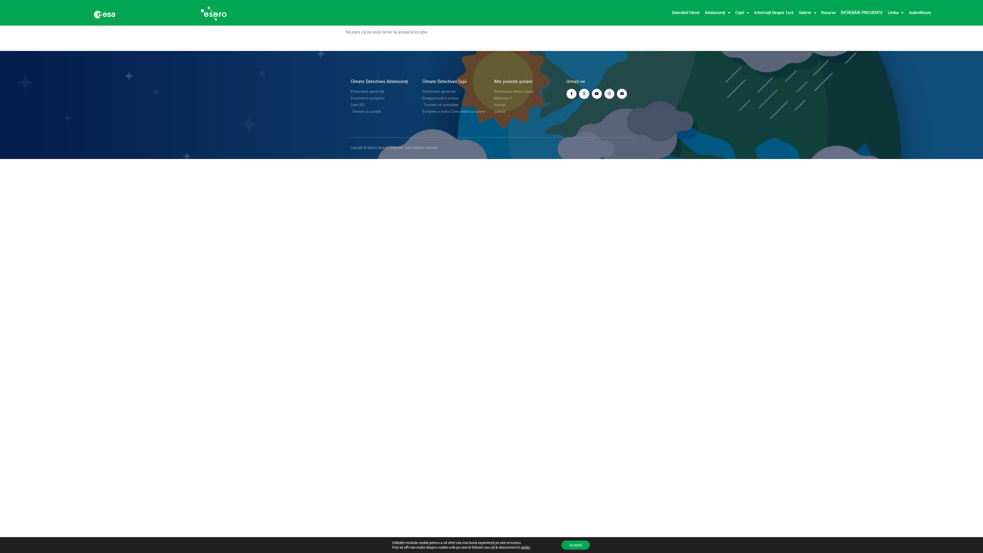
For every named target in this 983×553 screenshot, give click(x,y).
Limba (893, 12)
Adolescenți (715, 12)
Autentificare (920, 12)
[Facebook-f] (571, 94)
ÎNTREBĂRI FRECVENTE (861, 12)
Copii (739, 12)
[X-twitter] (584, 94)
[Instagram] (609, 94)
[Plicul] (622, 94)
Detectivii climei (685, 12)
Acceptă (575, 545)
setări (525, 547)
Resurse (828, 12)
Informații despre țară (774, 12)
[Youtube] (597, 94)
